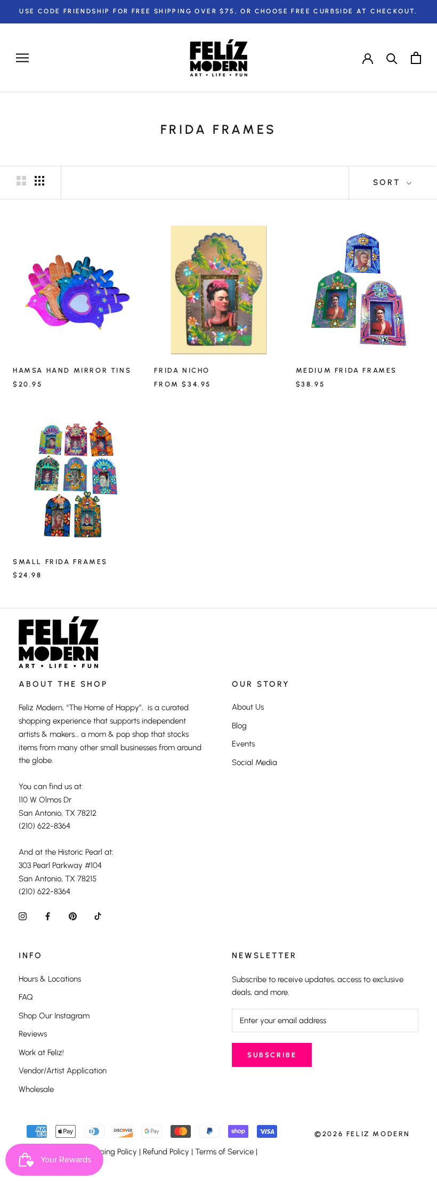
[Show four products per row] (39, 181)
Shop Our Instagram (54, 1016)
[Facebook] (48, 915)
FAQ (26, 997)
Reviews (33, 1034)
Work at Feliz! (41, 1052)
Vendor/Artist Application (63, 1070)
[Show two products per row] (21, 181)
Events (243, 744)
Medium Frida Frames (346, 370)
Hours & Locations (50, 979)
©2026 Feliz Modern (362, 1134)
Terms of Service (224, 1151)
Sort (388, 182)
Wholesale (36, 1089)
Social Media (254, 762)
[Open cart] (416, 58)
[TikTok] (98, 915)
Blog (239, 725)
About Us (248, 707)
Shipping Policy (110, 1151)
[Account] (367, 57)
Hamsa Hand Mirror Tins (72, 370)
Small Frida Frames (60, 562)
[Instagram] (23, 915)
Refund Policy (166, 1151)
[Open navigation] (22, 57)
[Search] (392, 57)
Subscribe (271, 1055)
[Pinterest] (73, 915)
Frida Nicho (182, 370)
